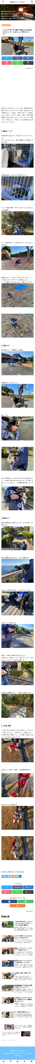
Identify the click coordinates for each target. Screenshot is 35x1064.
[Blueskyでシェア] (21, 673)
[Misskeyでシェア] (29, 673)
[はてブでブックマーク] (13, 678)
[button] (28, 63)
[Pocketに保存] (21, 678)
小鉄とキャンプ (6, 25)
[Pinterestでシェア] (10, 682)
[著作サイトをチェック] (9, 901)
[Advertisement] (17, 87)
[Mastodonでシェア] (13, 673)
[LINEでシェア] (29, 678)
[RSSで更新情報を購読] (17, 905)
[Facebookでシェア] (6, 678)
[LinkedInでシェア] (17, 682)
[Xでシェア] (6, 673)
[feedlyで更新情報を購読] (26, 901)
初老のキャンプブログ (17, 2)
